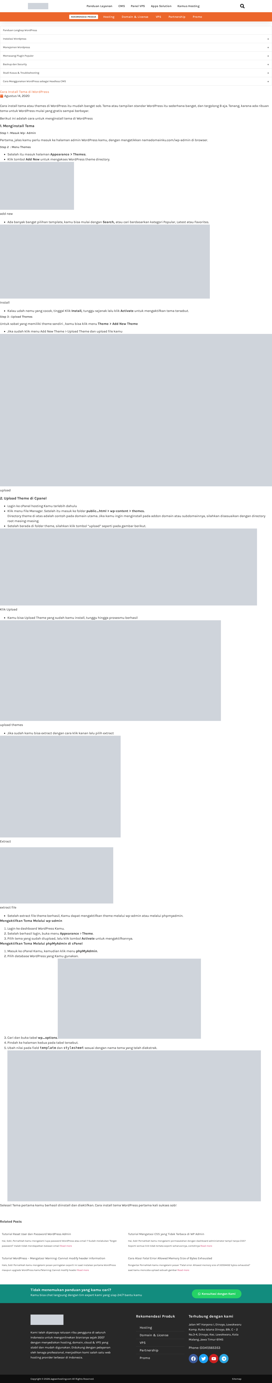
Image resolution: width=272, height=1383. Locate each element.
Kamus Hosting (188, 6)
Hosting (109, 16)
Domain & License (135, 16)
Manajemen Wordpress (16, 47)
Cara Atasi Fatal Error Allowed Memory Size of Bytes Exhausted (170, 1258)
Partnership (177, 16)
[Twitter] (203, 1358)
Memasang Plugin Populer (18, 55)
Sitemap (236, 1378)
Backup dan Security (15, 64)
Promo (197, 16)
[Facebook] (193, 1358)
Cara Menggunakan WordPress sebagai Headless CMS (34, 81)
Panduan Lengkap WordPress (20, 30)
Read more (66, 1245)
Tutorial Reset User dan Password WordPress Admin (36, 1234)
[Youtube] (213, 1358)
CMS (121, 6)
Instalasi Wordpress (14, 38)
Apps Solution (161, 6)
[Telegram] (224, 1358)
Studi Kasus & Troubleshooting (21, 72)
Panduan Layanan (100, 6)
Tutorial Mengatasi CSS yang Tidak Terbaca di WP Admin (166, 1234)
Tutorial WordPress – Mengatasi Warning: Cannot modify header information (53, 1258)
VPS (158, 16)
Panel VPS (138, 6)
